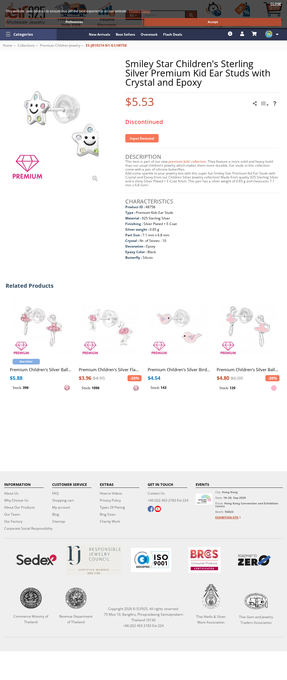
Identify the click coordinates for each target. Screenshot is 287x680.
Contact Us (156, 493)
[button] (28, 34)
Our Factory (13, 521)
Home (7, 45)
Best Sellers (125, 34)
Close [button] (275, 4)
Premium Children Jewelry (60, 45)
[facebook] (151, 509)
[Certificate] (93, 560)
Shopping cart (63, 500)
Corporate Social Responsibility (28, 528)
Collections (26, 45)
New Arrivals (99, 34)
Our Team (12, 514)
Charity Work (110, 521)
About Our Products (19, 507)
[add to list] (265, 105)
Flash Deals (172, 34)
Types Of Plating (112, 507)
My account (61, 507)
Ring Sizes (107, 514)
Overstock (149, 34)
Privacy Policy (110, 500)
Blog (55, 514)
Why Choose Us (16, 500)
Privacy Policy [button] (139, 11)
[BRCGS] (204, 560)
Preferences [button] (74, 22)
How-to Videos (111, 493)
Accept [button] (213, 22)
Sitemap (58, 521)
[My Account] (243, 33)
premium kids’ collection (187, 161)
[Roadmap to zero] (254, 560)
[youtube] (158, 509)
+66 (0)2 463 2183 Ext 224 (168, 500)
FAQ (55, 493)
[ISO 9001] (151, 560)
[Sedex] (36, 559)
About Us (11, 493)
